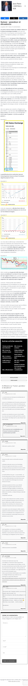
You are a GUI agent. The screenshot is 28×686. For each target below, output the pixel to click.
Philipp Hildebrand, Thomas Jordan (19, 351)
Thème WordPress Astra (14, 681)
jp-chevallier (9, 424)
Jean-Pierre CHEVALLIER (17, 6)
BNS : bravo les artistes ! (18, 346)
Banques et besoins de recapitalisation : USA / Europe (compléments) (19, 367)
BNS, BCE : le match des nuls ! (19, 361)
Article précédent (14, 377)
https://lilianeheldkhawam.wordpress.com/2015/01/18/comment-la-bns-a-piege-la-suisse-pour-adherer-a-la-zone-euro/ (14, 580)
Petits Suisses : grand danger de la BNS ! (19, 356)
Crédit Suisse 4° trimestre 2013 (6, 361)
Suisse (10, 27)
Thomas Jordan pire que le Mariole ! (7, 346)
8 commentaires (16, 27)
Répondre (23, 423)
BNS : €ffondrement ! (7, 369)
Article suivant (14, 380)
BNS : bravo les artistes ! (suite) (6, 351)
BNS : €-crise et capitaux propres (6, 357)
